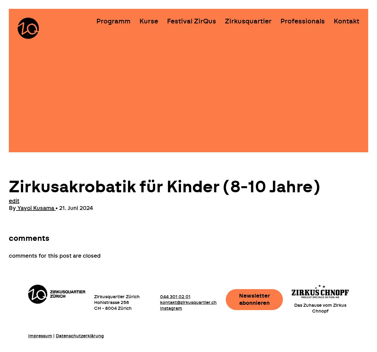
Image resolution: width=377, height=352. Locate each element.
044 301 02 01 (175, 297)
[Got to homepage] (28, 28)
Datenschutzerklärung (80, 336)
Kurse (148, 21)
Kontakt (346, 21)
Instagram (171, 308)
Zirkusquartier (248, 21)
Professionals (302, 21)
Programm (113, 21)
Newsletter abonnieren (254, 299)
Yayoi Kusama (35, 208)
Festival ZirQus (191, 21)
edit (14, 201)
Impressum (40, 336)
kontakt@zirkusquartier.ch (188, 302)
